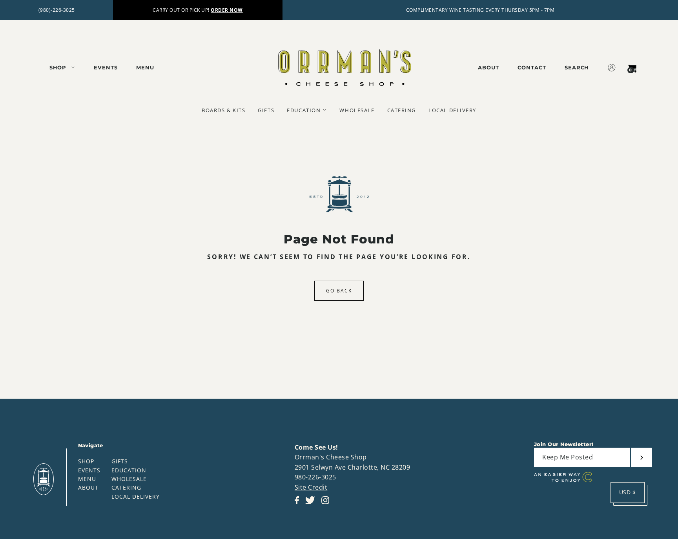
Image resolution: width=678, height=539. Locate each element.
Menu (87, 479)
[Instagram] (327, 504)
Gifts (119, 461)
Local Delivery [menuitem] (452, 110)
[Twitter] (312, 504)
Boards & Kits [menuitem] (223, 110)
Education (128, 470)
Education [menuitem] (304, 110)
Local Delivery (135, 496)
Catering (126, 487)
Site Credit (311, 487)
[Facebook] (299, 504)
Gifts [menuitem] (266, 110)
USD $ (627, 492)
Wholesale (129, 479)
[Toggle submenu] (324, 109)
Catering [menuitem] (401, 110)
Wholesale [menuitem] (356, 110)
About (88, 487)
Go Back (339, 290)
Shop (86, 461)
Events (89, 470)
